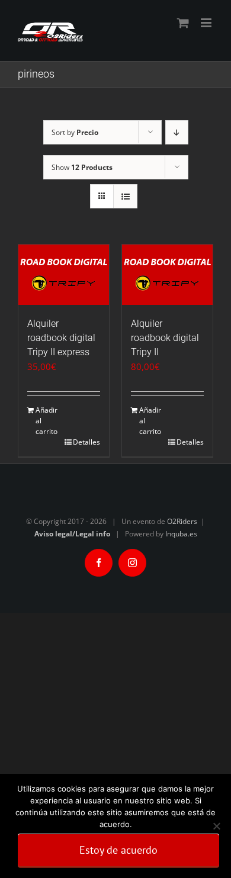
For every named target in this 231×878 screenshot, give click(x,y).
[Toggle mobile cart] (183, 23)
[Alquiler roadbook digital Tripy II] (167, 275)
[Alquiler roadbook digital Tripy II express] (63, 275)
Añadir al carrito (46, 420)
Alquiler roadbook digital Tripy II (165, 338)
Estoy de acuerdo (118, 850)
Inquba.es (181, 534)
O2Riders (182, 521)
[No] (216, 826)
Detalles (86, 442)
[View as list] (125, 196)
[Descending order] (176, 132)
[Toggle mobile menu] (207, 23)
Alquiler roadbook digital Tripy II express (61, 338)
